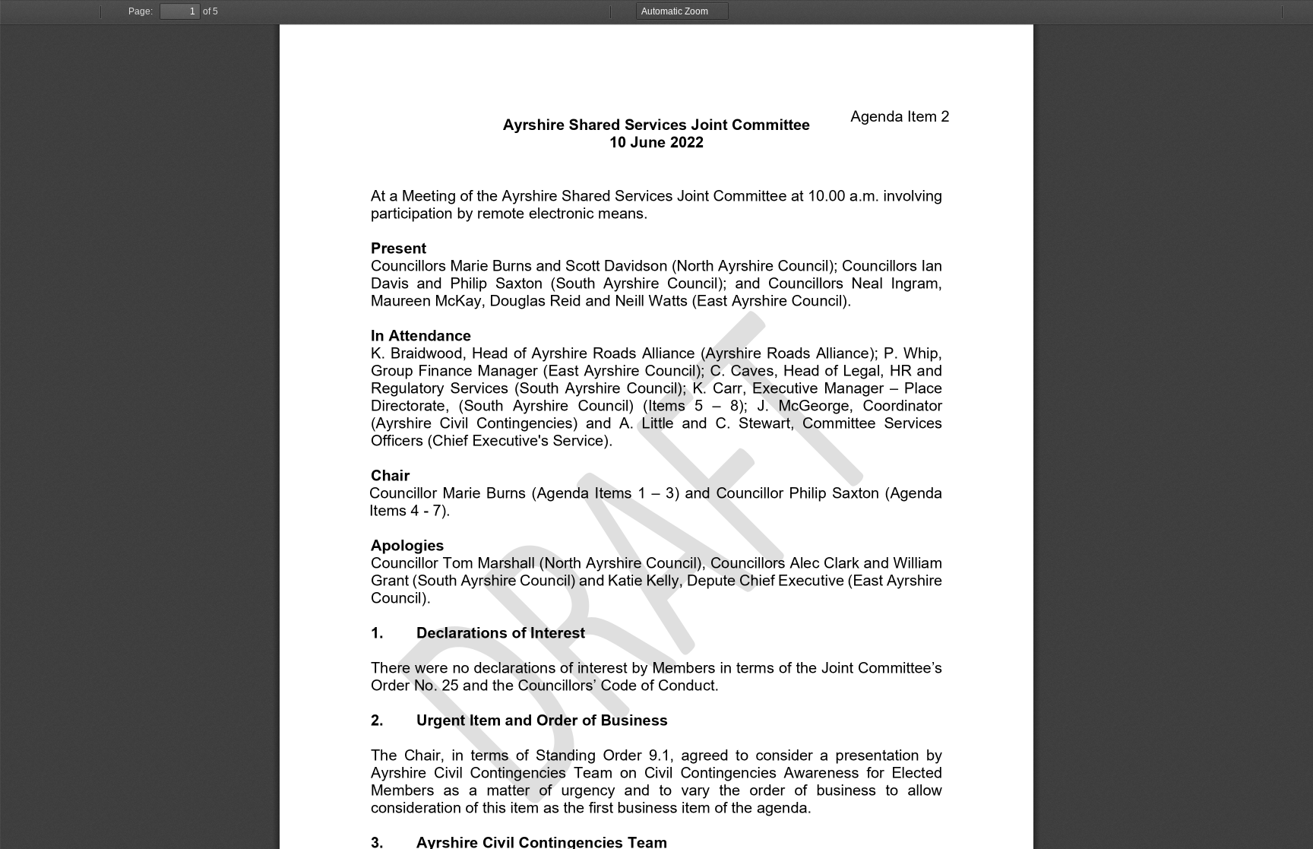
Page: (140, 11)
